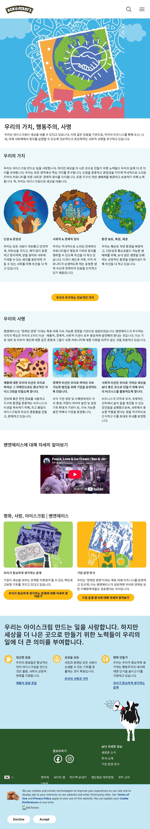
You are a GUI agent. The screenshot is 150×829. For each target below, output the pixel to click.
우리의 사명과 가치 (76, 678)
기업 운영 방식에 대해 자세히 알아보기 (106, 597)
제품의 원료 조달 (26, 683)
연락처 (45, 777)
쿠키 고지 (124, 777)
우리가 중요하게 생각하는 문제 (129, 685)
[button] (9, 777)
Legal (44, 783)
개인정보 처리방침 (102, 777)
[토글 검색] (129, 9)
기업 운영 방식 (110, 764)
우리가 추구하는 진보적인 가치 (75, 297)
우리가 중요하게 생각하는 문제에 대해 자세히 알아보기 (38, 594)
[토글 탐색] (142, 9)
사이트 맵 (59, 777)
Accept (45, 819)
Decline (18, 819)
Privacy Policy (42, 798)
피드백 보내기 (78, 777)
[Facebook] (58, 759)
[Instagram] (70, 759)
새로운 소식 (109, 752)
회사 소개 (107, 758)
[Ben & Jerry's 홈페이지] (19, 9)
